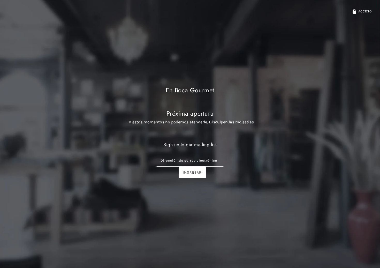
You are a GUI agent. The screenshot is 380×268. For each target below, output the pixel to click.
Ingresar (192, 172)
